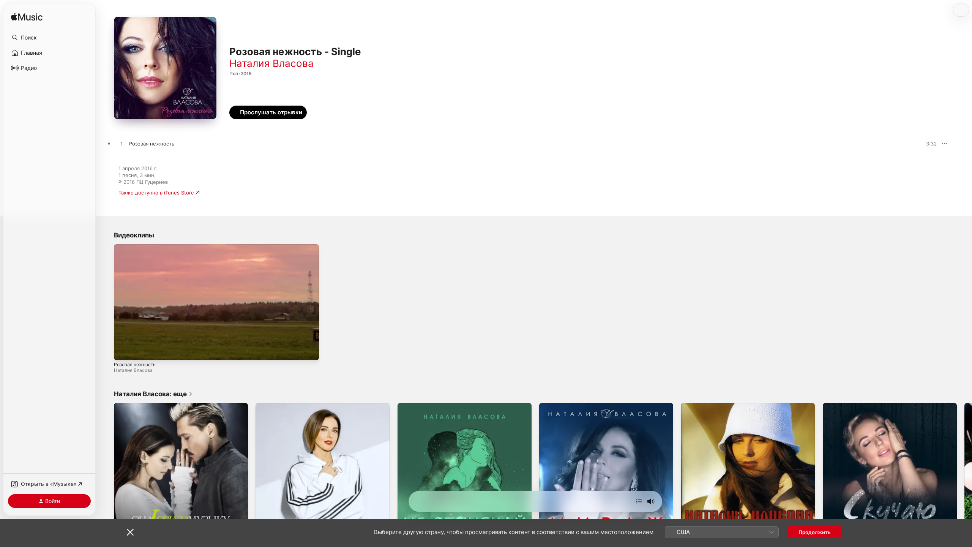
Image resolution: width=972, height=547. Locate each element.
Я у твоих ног (697, 406)
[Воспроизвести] (123, 350)
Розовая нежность (135, 364)
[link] (153, 394)
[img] (27, 17)
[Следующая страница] (964, 470)
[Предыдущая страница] (106, 470)
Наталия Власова (271, 63)
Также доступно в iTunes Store (156, 193)
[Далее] (639, 501)
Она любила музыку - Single (148, 406)
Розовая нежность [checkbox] (151, 144)
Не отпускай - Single (423, 406)
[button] (49, 37)
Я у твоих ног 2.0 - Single (286, 406)
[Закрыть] (130, 532)
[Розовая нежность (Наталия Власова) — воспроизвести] (121, 144)
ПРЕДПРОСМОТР (920, 143)
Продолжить (814, 532)
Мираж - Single (557, 406)
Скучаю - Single (842, 406)
